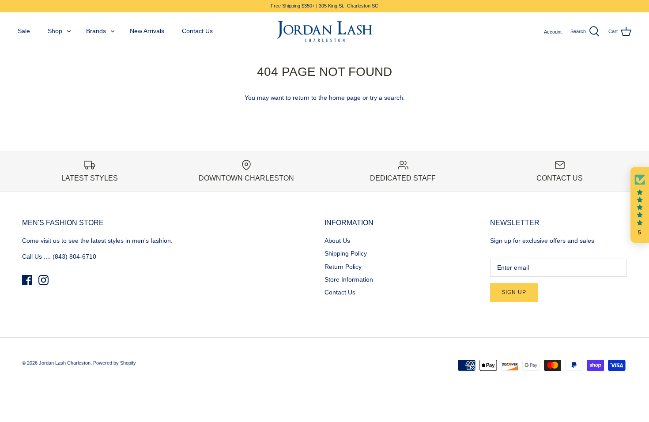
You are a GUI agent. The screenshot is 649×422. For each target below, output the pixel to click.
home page (345, 97)
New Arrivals (147, 30)
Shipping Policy (345, 253)
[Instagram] (43, 280)
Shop (55, 30)
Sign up (514, 292)
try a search (386, 97)
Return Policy (343, 266)
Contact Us (197, 30)
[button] (639, 205)
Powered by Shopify (114, 362)
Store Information (348, 279)
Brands (96, 30)
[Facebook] (27, 280)
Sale (24, 30)
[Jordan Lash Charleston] (324, 31)
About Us (337, 240)
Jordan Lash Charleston (65, 362)
